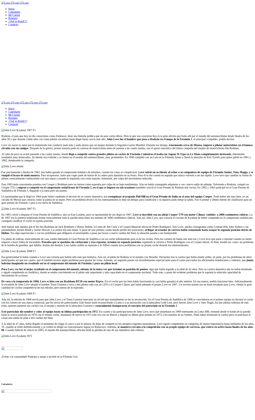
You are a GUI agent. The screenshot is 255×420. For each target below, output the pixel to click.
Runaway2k (18, 373)
